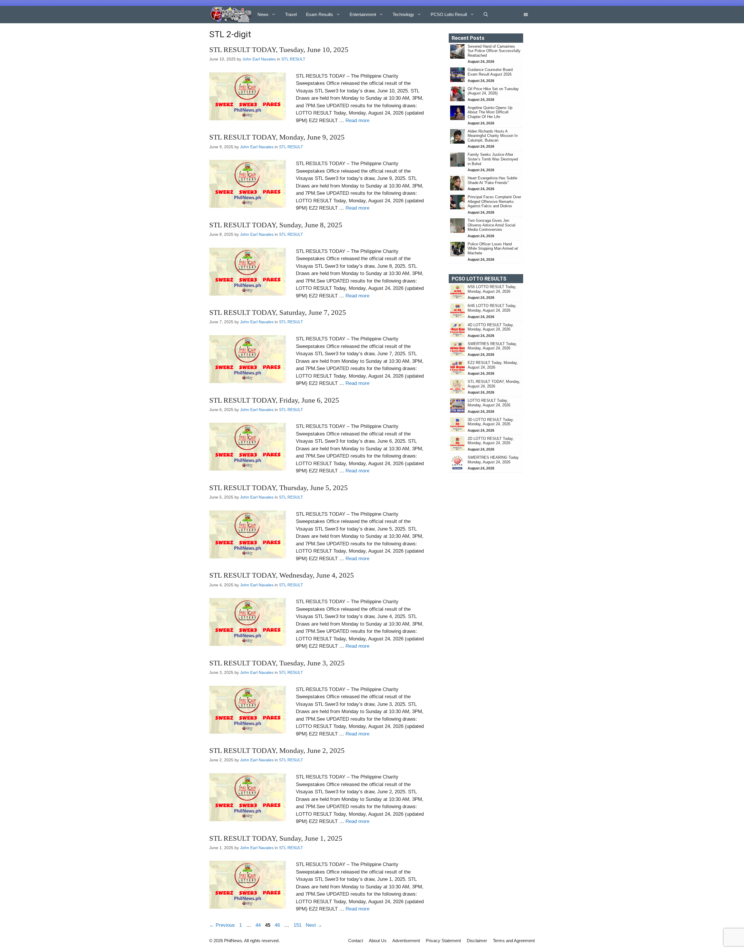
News (263, 14)
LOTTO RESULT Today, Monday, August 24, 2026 (489, 402)
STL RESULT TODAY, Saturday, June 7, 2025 (277, 312)
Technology (403, 14)
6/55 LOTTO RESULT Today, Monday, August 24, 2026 (492, 289)
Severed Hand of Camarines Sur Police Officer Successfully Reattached (494, 51)
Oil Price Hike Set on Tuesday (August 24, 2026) (493, 91)
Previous (222, 925)
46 (277, 925)
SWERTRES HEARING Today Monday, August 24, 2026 (493, 459)
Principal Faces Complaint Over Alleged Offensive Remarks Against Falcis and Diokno (494, 201)
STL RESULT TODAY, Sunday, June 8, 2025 (275, 225)
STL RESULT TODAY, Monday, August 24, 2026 (494, 383)
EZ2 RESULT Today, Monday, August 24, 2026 (493, 364)
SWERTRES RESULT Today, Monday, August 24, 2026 (492, 346)
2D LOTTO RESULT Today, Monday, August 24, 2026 (491, 440)
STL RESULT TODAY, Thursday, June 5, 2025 (278, 488)
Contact (355, 940)
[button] (486, 14)
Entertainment (363, 14)
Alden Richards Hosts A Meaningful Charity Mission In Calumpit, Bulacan (493, 135)
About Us (378, 940)
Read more (357, 120)
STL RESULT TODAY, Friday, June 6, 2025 (274, 400)
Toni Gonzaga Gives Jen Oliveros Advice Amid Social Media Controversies (491, 225)
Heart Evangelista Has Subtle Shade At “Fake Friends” (492, 180)
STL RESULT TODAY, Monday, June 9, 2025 (277, 137)
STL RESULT (293, 59)
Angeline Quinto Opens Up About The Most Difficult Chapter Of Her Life (490, 112)
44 (258, 925)
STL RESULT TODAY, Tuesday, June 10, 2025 (278, 49)
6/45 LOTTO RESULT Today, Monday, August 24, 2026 (492, 307)
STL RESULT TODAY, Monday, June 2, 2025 (277, 750)
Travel (291, 14)
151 (298, 925)
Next (314, 925)
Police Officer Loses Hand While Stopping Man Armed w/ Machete (493, 248)
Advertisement (406, 940)
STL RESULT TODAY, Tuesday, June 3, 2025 (277, 663)
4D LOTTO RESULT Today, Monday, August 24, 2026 (491, 327)
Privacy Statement (443, 940)
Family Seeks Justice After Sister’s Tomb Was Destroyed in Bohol (493, 159)
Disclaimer (477, 940)
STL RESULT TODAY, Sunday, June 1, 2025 (275, 838)
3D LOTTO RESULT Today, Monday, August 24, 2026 (491, 421)
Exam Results (319, 14)
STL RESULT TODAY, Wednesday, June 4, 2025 (281, 575)
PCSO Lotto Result (449, 14)
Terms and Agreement (514, 940)
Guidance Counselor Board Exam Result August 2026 (490, 71)
